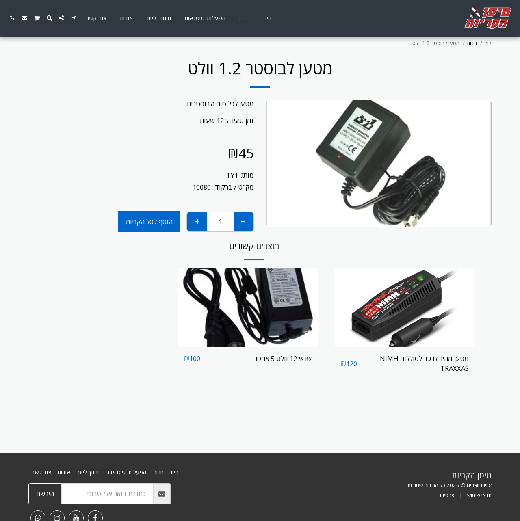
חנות (472, 43)
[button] (73, 18)
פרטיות (447, 495)
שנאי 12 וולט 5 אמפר (283, 358)
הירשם (45, 493)
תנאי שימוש (479, 495)
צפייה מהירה (405, 343)
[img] (404, 307)
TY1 (232, 175)
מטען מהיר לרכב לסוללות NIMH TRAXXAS (424, 363)
